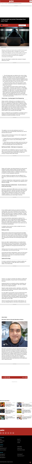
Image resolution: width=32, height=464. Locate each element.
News (6, 408)
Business (3, 3)
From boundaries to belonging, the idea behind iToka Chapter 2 (9, 405)
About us (1, 446)
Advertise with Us (3, 448)
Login (31, 1)
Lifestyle (1, 442)
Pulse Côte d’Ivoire (20, 455)
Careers (18, 440)
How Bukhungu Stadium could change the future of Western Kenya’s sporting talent (26, 412)
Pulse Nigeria (2, 454)
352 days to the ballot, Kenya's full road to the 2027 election (10, 417)
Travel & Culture (8, 402)
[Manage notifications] (30, 462)
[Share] (27, 25)
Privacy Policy (19, 446)
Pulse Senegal (19, 454)
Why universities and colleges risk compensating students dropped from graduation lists (9, 412)
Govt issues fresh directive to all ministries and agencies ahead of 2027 (27, 417)
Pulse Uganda (2, 457)
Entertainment (2, 440)
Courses (18, 442)
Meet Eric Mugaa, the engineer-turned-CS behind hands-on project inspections (27, 405)
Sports (18, 439)
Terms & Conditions (3, 449)
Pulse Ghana (2, 455)
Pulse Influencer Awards (21, 449)
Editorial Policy (19, 448)
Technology (5, 3)
